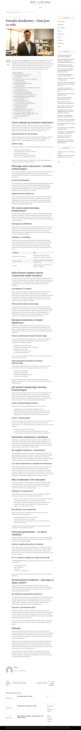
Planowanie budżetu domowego (21, 90)
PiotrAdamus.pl (25, 60)
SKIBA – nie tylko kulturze (40, 2)
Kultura (59, 37)
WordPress (68, 728)
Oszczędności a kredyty (20, 89)
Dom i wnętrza (61, 27)
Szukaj (58, 161)
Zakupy (59, 46)
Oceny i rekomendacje (19, 99)
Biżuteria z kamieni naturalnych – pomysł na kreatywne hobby (64, 98)
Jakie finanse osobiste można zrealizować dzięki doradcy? (26, 87)
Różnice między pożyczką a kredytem (23, 110)
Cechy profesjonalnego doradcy (21, 97)
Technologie (60, 43)
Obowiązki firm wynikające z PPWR (26, 706)
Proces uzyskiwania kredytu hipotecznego (23, 93)
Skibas (8, 64)
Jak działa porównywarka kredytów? (23, 115)
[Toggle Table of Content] (39, 73)
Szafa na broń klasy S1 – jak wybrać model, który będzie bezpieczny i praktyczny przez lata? (65, 70)
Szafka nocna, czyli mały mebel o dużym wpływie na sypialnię (64, 136)
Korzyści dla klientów (19, 80)
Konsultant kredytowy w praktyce (21, 100)
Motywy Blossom (54, 728)
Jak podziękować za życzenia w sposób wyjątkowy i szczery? (66, 94)
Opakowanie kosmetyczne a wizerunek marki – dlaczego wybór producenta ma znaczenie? (66, 84)
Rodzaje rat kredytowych (20, 106)
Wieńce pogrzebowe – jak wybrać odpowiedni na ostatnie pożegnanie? (65, 65)
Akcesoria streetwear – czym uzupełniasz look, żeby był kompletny (65, 102)
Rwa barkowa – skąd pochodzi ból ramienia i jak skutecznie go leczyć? (65, 116)
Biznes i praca (9, 698)
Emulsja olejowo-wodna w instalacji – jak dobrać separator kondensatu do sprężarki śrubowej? (65, 141)
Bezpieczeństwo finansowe (20, 81)
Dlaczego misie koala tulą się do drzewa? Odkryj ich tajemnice (64, 56)
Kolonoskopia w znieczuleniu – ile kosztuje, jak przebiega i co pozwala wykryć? (65, 90)
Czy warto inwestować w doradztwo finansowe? (25, 103)
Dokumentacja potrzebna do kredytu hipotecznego (25, 94)
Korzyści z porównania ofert (21, 116)
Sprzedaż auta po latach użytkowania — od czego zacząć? (65, 79)
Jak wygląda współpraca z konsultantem (23, 102)
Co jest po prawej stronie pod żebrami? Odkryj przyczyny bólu (66, 128)
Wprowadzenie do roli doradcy (21, 76)
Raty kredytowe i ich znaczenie (20, 105)
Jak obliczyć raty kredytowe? (21, 107)
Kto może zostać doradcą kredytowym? (22, 83)
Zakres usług (18, 77)
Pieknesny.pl (60, 155)
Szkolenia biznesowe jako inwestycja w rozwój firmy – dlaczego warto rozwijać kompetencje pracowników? (66, 61)
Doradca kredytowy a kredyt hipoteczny (22, 92)
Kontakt (40, 7)
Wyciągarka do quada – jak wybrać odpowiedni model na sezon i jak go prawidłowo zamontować (65, 111)
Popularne (60, 40)
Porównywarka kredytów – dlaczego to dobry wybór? (26, 113)
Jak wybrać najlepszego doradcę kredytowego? (24, 96)
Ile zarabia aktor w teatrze (24, 696)
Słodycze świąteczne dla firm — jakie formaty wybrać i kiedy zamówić (65, 106)
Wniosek (16, 117)
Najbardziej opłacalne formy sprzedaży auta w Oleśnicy (66, 124)
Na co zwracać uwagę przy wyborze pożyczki (24, 112)
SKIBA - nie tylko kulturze (21, 728)
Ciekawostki (60, 24)
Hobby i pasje (60, 34)
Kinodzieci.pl (60, 151)
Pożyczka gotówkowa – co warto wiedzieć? (23, 109)
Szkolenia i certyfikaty (19, 86)
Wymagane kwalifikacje (20, 84)
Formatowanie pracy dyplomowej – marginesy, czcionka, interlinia (65, 75)
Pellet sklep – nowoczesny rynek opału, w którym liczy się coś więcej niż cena (65, 120)
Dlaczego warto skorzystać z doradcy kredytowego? (25, 79)
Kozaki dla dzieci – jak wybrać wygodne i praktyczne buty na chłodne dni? (66, 132)
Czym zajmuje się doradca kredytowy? (22, 74)
